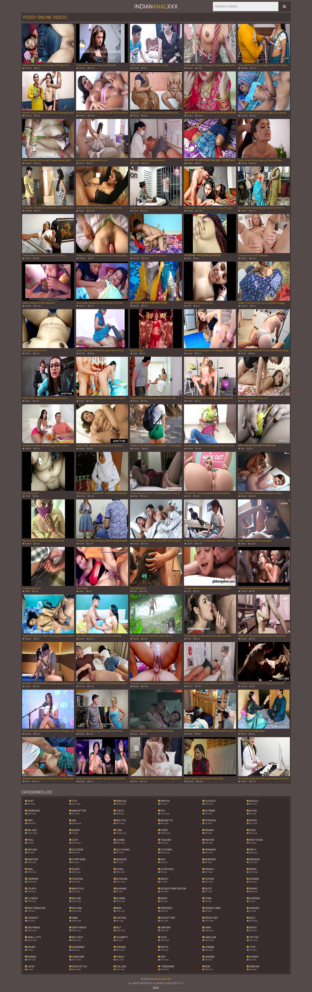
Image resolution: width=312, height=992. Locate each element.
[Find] (284, 6)
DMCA (156, 987)
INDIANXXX (156, 6)
